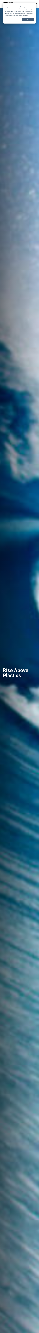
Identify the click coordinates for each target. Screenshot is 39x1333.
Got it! (28, 19)
